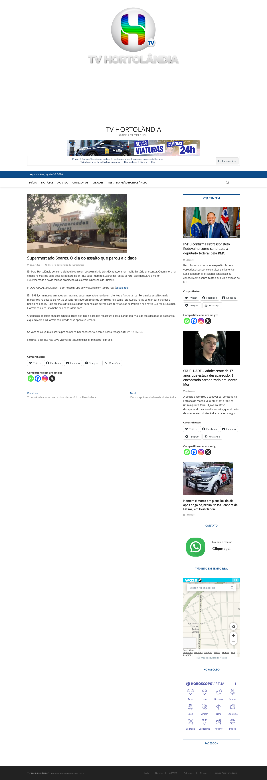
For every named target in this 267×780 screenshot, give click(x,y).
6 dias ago (190, 391)
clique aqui (122, 287)
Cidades (98, 182)
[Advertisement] (133, 95)
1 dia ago (189, 260)
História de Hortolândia (60, 264)
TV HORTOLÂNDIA (133, 129)
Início (33, 182)
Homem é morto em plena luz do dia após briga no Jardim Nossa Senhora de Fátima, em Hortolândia (210, 505)
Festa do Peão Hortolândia (127, 182)
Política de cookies (146, 162)
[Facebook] (38, 378)
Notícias (47, 182)
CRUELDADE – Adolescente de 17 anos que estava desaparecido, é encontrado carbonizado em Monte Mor (210, 378)
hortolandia (78, 264)
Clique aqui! (222, 548)
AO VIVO (62, 182)
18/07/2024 (35, 264)
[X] (52, 378)
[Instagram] (45, 378)
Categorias (80, 182)
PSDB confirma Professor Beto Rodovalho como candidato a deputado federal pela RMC (206, 248)
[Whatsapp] (31, 378)
